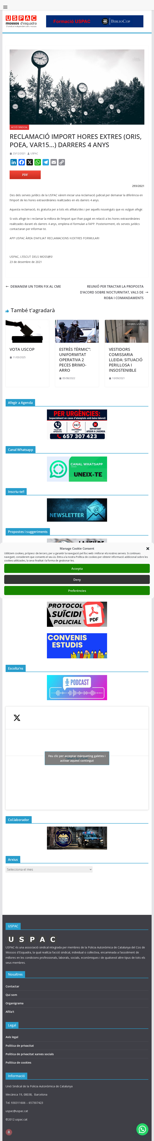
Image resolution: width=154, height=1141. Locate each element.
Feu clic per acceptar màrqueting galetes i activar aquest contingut (76, 758)
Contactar (12, 986)
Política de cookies (18, 1062)
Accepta (77, 568)
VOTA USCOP (22, 349)
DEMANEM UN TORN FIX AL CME (35, 286)
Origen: (132, 323)
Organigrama (14, 1003)
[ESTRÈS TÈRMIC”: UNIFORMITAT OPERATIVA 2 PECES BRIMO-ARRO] (77, 322)
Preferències (77, 591)
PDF (25, 174)
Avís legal (12, 1037)
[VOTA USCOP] (27, 322)
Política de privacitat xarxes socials (30, 1054)
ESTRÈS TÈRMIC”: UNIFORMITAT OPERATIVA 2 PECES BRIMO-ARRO (75, 360)
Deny (77, 580)
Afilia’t (10, 1012)
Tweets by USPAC (76, 758)
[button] (148, 549)
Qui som (11, 995)
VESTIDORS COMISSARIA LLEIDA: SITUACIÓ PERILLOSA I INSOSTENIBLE (126, 360)
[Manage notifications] (9, 1132)
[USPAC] (32, 936)
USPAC (34, 153)
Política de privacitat (20, 1046)
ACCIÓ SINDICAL (19, 127)
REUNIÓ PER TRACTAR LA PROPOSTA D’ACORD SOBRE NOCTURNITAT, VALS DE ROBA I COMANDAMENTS (112, 292)
